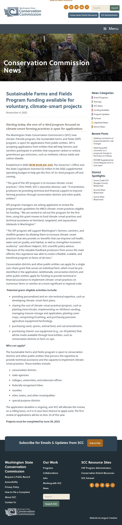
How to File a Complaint (17, 492)
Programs (48, 468)
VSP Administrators (109, 15)
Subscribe (95, 443)
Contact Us (10, 502)
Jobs (45, 478)
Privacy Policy (12, 487)
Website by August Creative (103, 517)
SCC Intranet (87, 478)
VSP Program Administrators (96, 468)
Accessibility (11, 482)
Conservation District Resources (83, 15)
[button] (110, 29)
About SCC (10, 497)
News (46, 488)
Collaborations (50, 473)
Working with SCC (52, 483)
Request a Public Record (17, 476)
